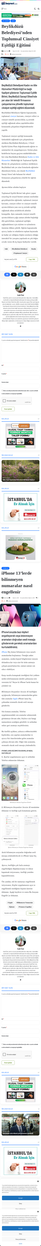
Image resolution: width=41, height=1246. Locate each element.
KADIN (13, 21)
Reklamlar (20, 533)
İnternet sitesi (5, 382)
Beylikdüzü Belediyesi (20, 249)
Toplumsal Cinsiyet (20, 253)
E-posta (4, 374)
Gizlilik (20, 1243)
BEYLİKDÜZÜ (6, 21)
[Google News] (20, 267)
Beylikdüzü (30, 171)
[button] (38, 1212)
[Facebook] (7, 274)
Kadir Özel (6, 51)
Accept (21, 1228)
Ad (3, 365)
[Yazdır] (34, 274)
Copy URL (32, 259)
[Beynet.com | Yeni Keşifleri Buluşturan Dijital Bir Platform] (9, 3)
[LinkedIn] (20, 274)
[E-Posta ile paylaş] (27, 274)
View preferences (20, 1239)
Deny (20, 1234)
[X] (14, 274)
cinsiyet (13, 116)
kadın (34, 249)
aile (6, 249)
